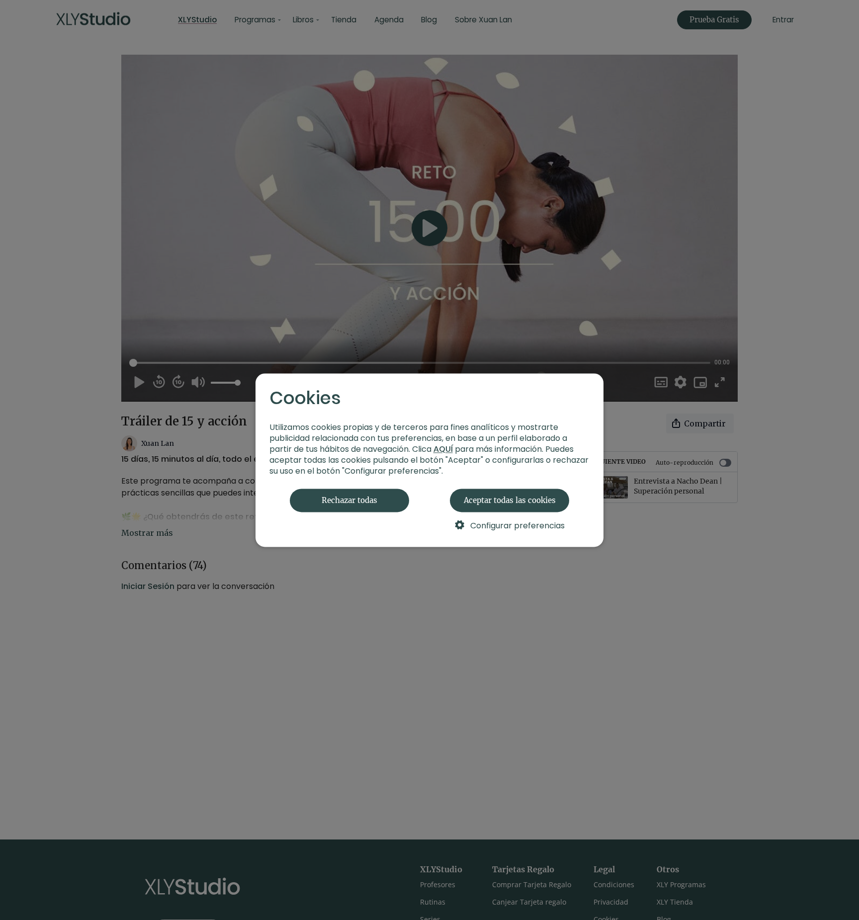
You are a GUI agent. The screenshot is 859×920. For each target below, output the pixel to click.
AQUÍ (443, 449)
